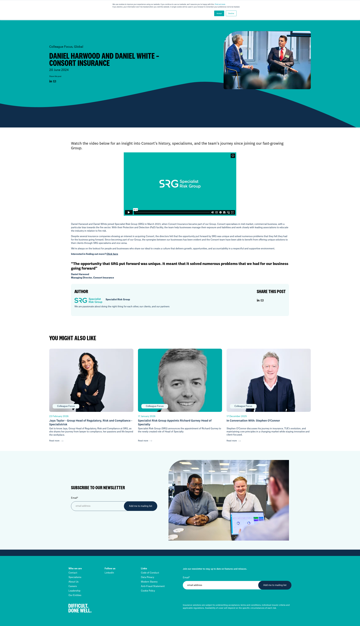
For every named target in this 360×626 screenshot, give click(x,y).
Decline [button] (231, 13)
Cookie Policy (148, 591)
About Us (73, 582)
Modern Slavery (149, 582)
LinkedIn (109, 573)
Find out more (220, 4)
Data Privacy (147, 577)
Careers (72, 586)
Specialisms (74, 577)
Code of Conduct (150, 573)
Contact (72, 573)
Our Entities (74, 595)
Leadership (74, 591)
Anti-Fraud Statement (153, 586)
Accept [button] (219, 13)
